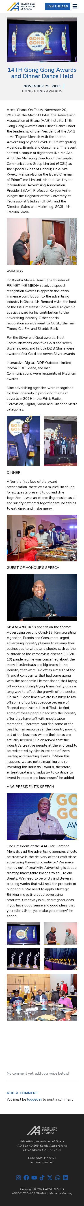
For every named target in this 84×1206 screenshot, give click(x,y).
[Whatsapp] (57, 1177)
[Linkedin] (65, 1177)
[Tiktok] (42, 1177)
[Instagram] (18, 1177)
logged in (34, 1099)
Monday (67, 1193)
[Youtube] (34, 1177)
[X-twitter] (50, 1177)
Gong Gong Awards (42, 91)
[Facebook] (26, 1177)
